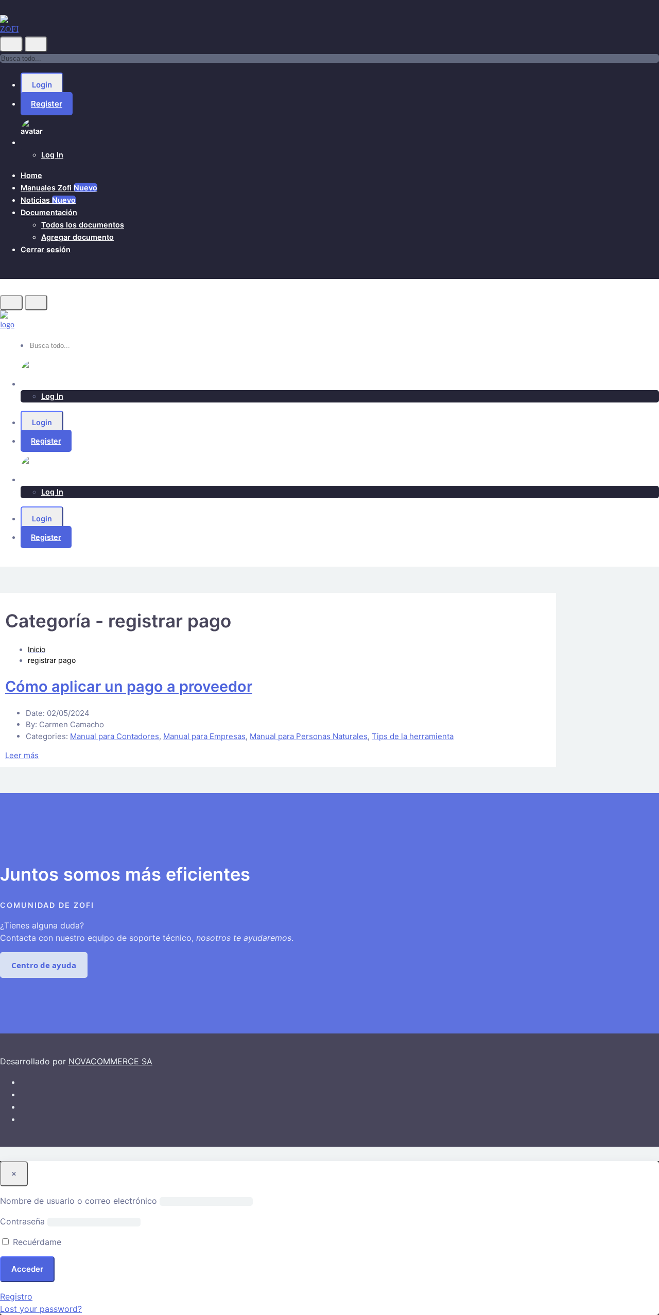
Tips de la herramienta (413, 736)
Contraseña (22, 1221)
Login (42, 85)
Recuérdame (35, 1242)
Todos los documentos (82, 224)
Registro (16, 1296)
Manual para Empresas (204, 736)
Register (46, 104)
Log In (52, 154)
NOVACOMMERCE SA (110, 1061)
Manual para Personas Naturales (309, 736)
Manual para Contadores (114, 736)
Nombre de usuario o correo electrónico (78, 1201)
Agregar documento (77, 237)
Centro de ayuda (43, 965)
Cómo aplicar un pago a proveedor (128, 686)
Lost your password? (41, 1309)
